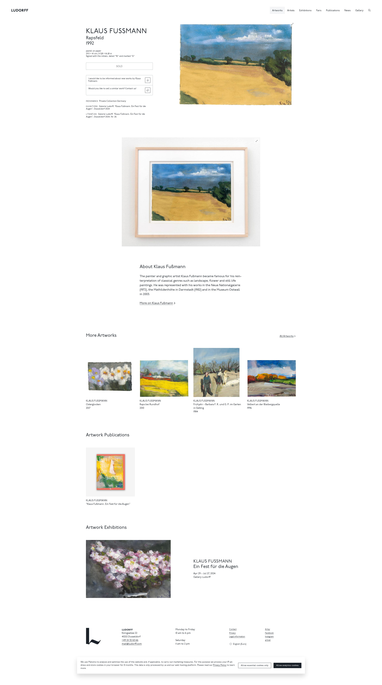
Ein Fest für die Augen (215, 567)
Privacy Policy (219, 665)
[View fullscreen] (292, 24)
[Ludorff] (19, 10)
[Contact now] (147, 90)
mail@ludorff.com (132, 644)
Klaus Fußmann (116, 31)
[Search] (369, 10)
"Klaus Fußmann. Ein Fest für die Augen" (108, 504)
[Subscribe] (147, 80)
